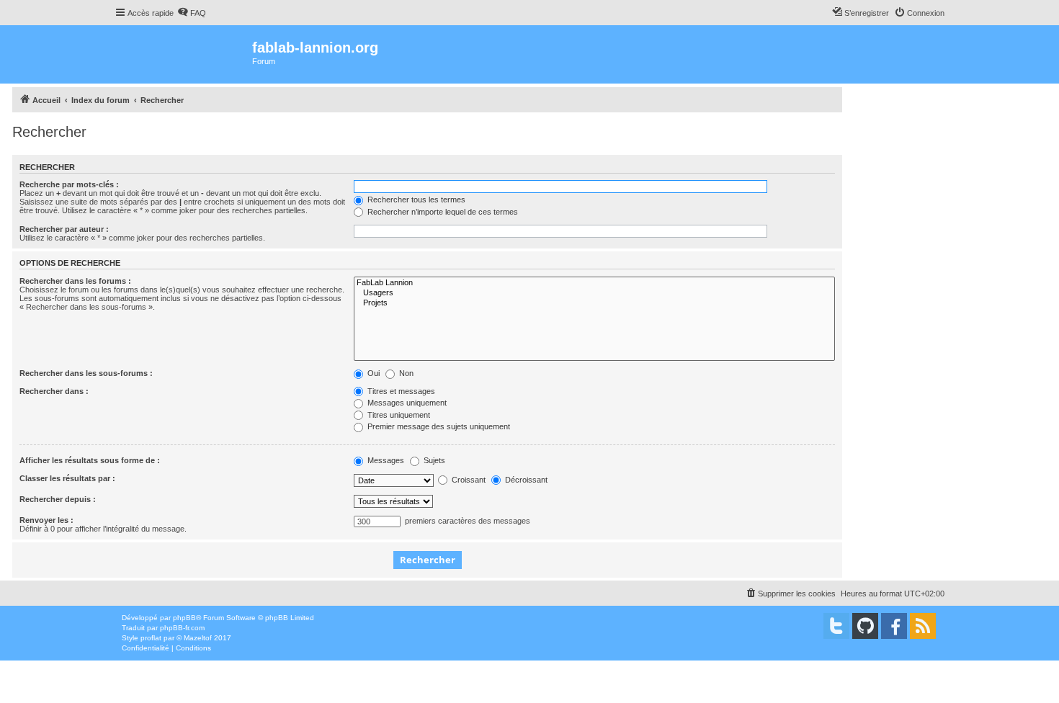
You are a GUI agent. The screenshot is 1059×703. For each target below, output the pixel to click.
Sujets (433, 460)
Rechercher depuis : (57, 499)
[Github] (865, 626)
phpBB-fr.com (182, 628)
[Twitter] (836, 626)
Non (405, 373)
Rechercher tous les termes (415, 199)
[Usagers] (594, 293)
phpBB (184, 618)
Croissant (468, 479)
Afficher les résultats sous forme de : (89, 460)
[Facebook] (894, 626)
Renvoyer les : (46, 520)
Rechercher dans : (54, 391)
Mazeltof (198, 638)
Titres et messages (400, 391)
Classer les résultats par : (67, 478)
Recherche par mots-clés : (69, 184)
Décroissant (525, 479)
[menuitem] (191, 13)
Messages (384, 460)
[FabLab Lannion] (594, 283)
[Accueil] (183, 54)
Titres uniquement (397, 415)
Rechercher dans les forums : (75, 281)
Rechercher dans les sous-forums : (86, 373)
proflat (150, 638)
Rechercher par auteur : (64, 229)
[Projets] (594, 303)
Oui (372, 373)
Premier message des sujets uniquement (437, 426)
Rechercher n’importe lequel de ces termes (441, 211)
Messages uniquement (406, 402)
